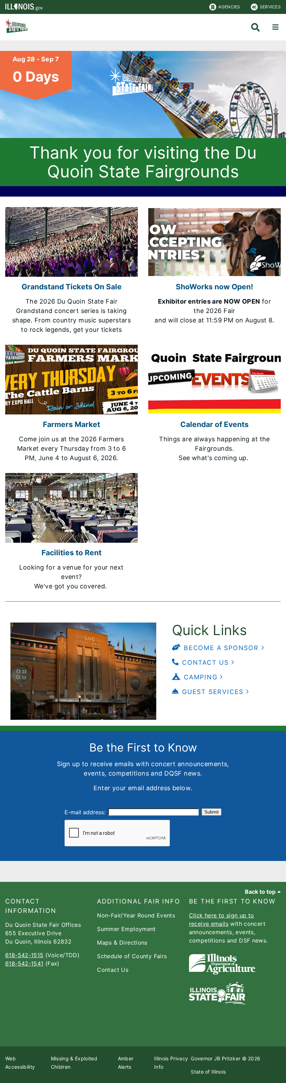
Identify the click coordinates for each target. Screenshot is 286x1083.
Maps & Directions (122, 942)
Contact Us (112, 969)
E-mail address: (85, 812)
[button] (218, 648)
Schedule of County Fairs (132, 956)
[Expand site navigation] (275, 27)
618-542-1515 (24, 955)
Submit (211, 812)
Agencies (229, 6)
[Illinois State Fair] (217, 1002)
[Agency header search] (255, 27)
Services (270, 6)
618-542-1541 (24, 963)
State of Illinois (208, 1072)
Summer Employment (126, 928)
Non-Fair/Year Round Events (136, 915)
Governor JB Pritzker (215, 1058)
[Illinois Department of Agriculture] (222, 972)
